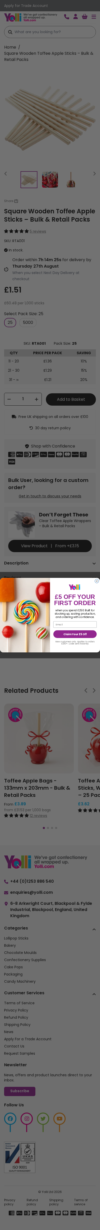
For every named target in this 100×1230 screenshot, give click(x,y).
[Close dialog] (97, 581)
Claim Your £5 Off (75, 634)
